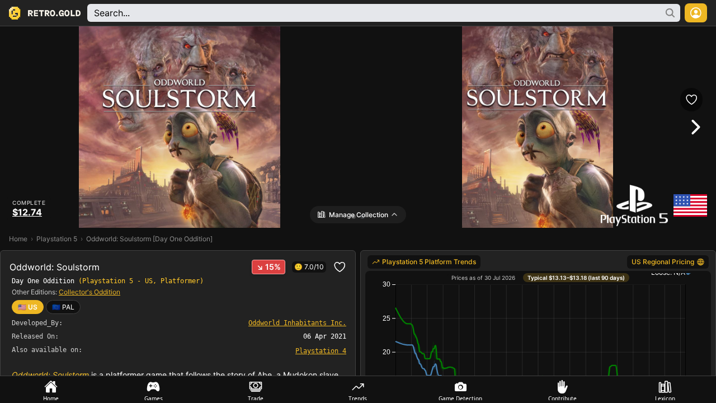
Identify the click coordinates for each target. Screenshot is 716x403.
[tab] (51, 389)
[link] (63, 307)
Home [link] (18, 239)
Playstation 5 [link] (56, 239)
